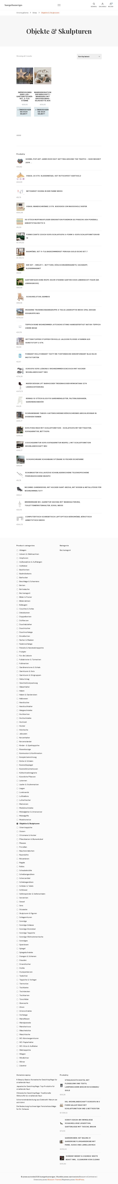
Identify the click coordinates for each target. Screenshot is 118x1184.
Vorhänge (23, 1015)
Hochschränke (25, 718)
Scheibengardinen (26, 874)
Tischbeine (23, 987)
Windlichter (24, 1058)
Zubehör (23, 1065)
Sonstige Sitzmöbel (27, 929)
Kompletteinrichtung (28, 757)
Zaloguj (102, 6)
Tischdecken (24, 991)
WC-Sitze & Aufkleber (28, 1046)
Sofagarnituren (25, 917)
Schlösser (23, 890)
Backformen (24, 570)
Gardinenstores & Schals (29, 667)
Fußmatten (24, 663)
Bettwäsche (24, 589)
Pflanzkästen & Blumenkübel (31, 839)
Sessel (22, 901)
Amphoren (23, 558)
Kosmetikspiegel (26, 765)
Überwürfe (23, 1003)
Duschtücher (24, 628)
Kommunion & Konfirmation (30, 753)
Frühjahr (22, 652)
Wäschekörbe (25, 1030)
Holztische (23, 730)
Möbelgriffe (24, 816)
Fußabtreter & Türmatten (30, 659)
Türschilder (24, 999)
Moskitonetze (25, 819)
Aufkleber (23, 566)
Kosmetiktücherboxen (28, 769)
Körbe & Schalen (26, 761)
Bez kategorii (24, 593)
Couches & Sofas (26, 609)
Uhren (21, 1007)
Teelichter (23, 976)
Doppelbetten (25, 616)
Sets (21, 905)
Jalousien (23, 734)
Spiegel (22, 948)
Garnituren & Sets (27, 671)
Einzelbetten (24, 636)
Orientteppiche (25, 827)
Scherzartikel (24, 878)
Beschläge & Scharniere (29, 581)
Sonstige (23, 921)
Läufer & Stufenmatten (29, 784)
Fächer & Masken (26, 640)
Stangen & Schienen (27, 956)
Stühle (22, 968)
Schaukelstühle (25, 870)
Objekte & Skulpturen (29, 823)
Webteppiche (25, 1050)
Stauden (23, 960)
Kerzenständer (25, 741)
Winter (22, 1062)
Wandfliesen (24, 1019)
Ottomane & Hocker (27, 835)
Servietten (23, 898)
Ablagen (22, 550)
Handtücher (24, 702)
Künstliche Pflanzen (27, 776)
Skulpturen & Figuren (28, 913)
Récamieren (24, 858)
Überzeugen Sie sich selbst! (25, 112)
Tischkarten (24, 995)
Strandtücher (25, 964)
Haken (21, 691)
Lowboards (24, 792)
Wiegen (22, 1054)
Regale (22, 862)
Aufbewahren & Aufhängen (30, 562)
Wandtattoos (25, 1026)
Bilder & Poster (25, 597)
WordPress (79, 1179)
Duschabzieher (25, 624)
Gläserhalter (24, 687)
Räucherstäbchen (26, 851)
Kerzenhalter (24, 737)
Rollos (21, 866)
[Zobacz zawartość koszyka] (111, 4)
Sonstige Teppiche (27, 933)
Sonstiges (23, 940)
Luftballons (24, 796)
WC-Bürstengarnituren (29, 1038)
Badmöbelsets (25, 573)
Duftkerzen (24, 620)
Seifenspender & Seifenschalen (32, 894)
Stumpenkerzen (25, 972)
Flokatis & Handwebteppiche (31, 648)
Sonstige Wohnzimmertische (31, 937)
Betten (22, 585)
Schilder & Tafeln (26, 886)
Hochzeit (23, 722)
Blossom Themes (54, 1179)
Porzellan (23, 847)
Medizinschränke (26, 808)
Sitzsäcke (23, 909)
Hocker (22, 726)
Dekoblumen (24, 612)
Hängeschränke (25, 710)
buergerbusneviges (13, 5)
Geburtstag (24, 679)
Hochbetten (24, 714)
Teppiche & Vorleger (28, 980)
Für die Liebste (25, 655)
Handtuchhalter (26, 706)
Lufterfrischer (25, 800)
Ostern (22, 831)
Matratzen (23, 804)
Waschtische (24, 1034)
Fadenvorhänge (25, 644)
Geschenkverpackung (28, 683)
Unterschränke (25, 1011)
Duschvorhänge (26, 632)
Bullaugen (23, 605)
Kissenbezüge (25, 749)
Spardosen (24, 944)
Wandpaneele (25, 1022)
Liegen (22, 788)
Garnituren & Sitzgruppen (30, 675)
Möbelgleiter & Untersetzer (30, 812)
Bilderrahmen (24, 601)
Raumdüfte (24, 855)
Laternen (23, 780)
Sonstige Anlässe (26, 925)
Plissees (22, 843)
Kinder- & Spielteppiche (29, 745)
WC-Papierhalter (26, 1042)
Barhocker (23, 577)
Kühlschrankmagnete (28, 773)
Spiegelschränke (26, 952)
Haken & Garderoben (28, 694)
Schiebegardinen (26, 882)
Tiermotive (23, 983)
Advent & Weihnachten (29, 554)
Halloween (23, 698)
